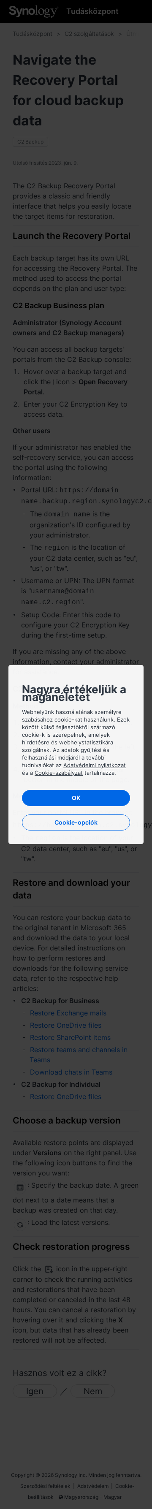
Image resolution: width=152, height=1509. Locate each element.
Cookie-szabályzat (59, 772)
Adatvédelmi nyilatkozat (94, 765)
